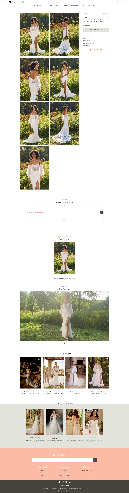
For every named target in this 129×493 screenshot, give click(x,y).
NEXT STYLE (105, 13)
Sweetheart (89, 38)
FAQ (64, 472)
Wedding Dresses (38, 5)
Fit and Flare (89, 37)
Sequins (87, 43)
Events (57, 5)
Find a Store (91, 5)
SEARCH (64, 219)
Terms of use (68, 490)
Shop (118, 1)
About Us (64, 470)
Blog (83, 5)
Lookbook (65, 5)
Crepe (90, 43)
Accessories (49, 5)
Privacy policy (61, 490)
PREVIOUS (86, 13)
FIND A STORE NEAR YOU (96, 29)
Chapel (89, 45)
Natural (88, 40)
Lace (93, 43)
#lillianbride (75, 5)
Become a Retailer (43, 472)
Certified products (64, 475)
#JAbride (86, 472)
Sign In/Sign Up (64, 485)
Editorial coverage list (86, 470)
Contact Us (43, 470)
